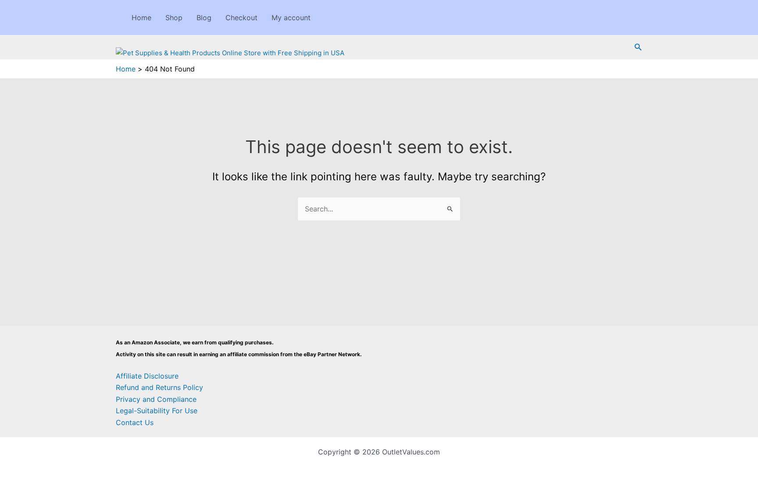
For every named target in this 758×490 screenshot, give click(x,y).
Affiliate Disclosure (147, 376)
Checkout (241, 17)
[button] (638, 47)
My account (291, 17)
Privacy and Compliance (156, 399)
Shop (173, 17)
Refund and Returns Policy (159, 387)
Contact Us (135, 422)
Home (141, 17)
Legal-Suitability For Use (156, 410)
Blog (204, 17)
